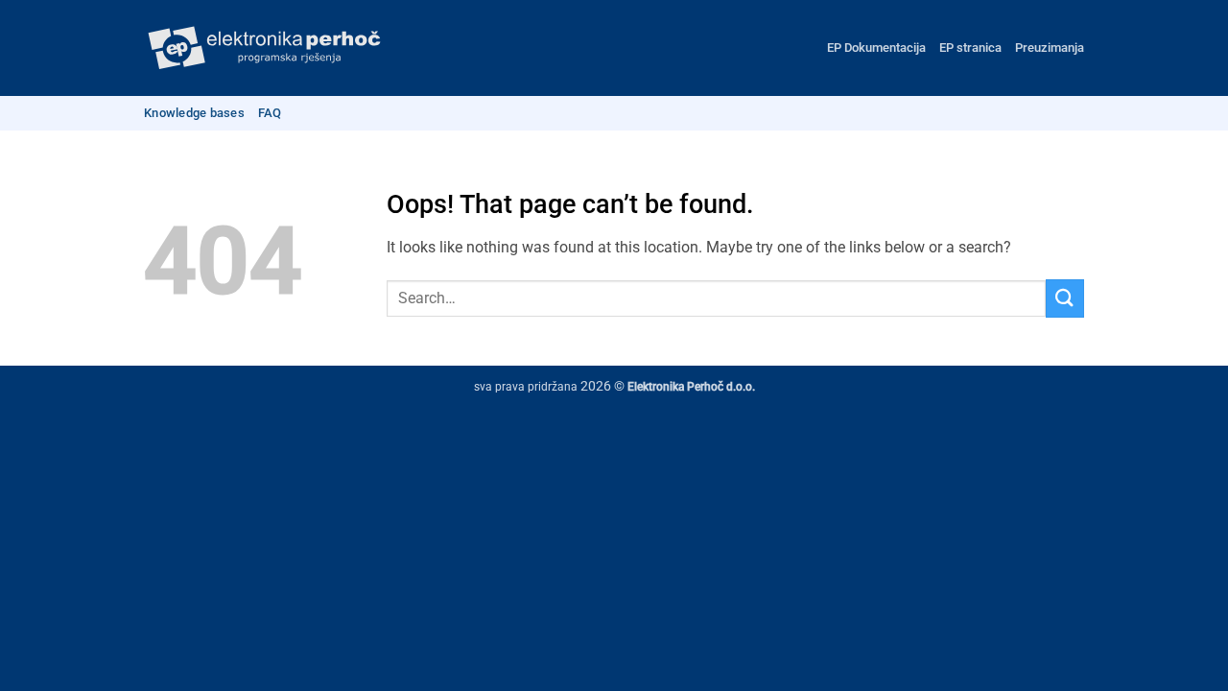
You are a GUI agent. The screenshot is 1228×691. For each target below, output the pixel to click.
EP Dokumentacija (876, 47)
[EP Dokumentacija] (264, 48)
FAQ (270, 113)
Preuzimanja (1049, 47)
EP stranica (970, 47)
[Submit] (1065, 298)
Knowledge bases (194, 113)
